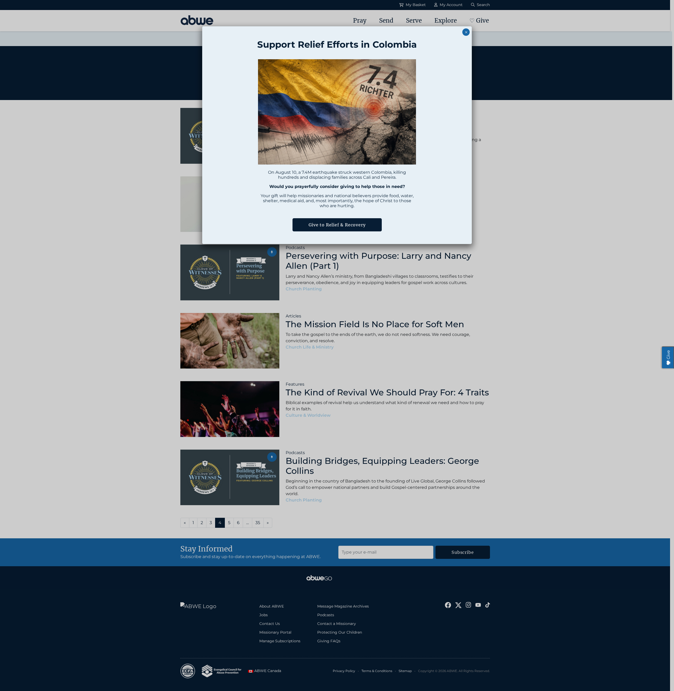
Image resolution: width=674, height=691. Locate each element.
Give (668, 354)
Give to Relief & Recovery (337, 224)
